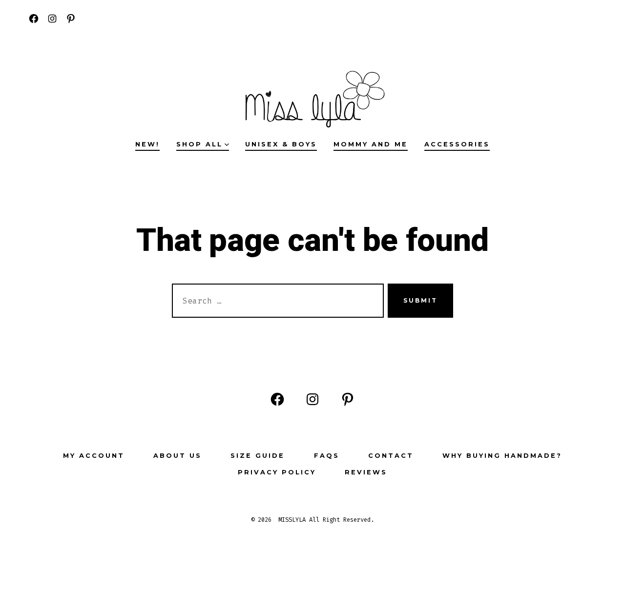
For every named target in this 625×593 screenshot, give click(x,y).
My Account (94, 455)
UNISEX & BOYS (281, 144)
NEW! (147, 144)
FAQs (326, 455)
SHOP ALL (199, 144)
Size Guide (257, 455)
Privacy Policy (277, 472)
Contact (391, 455)
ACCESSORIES (457, 144)
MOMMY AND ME (370, 144)
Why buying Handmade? (502, 455)
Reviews (366, 472)
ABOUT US (177, 455)
